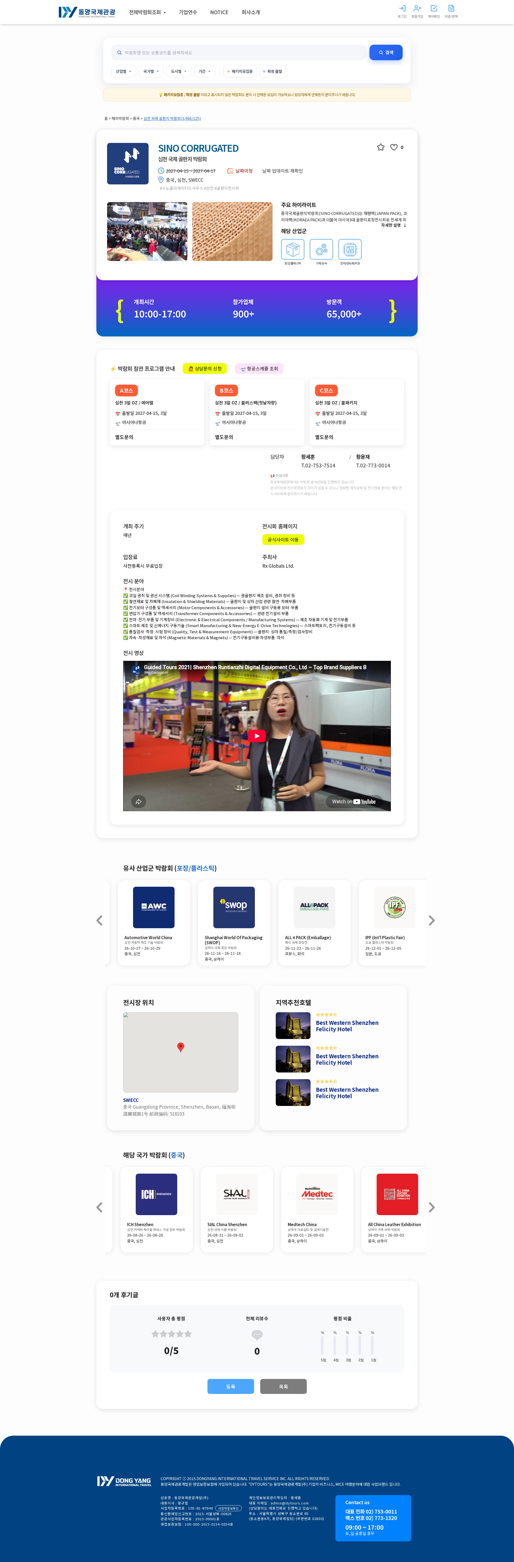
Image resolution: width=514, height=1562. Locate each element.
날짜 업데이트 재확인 (282, 170)
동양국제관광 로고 (87, 12)
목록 (283, 1386)
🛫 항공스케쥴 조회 (259, 368)
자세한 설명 (391, 225)
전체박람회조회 (145, 12)
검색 (390, 52)
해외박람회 (121, 118)
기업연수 (188, 12)
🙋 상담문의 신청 (205, 368)
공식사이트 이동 (283, 539)
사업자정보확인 (228, 1508)
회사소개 (251, 12)
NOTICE (219, 12)
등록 (230, 1386)
